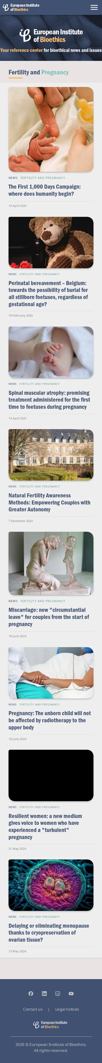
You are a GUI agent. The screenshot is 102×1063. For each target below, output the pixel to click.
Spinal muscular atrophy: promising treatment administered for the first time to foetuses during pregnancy (49, 399)
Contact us (32, 1009)
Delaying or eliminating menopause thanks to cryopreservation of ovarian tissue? (49, 932)
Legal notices (67, 1009)
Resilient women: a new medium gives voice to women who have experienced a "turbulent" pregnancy (45, 826)
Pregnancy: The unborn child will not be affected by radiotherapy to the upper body (50, 720)
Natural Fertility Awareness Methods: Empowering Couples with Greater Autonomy (49, 502)
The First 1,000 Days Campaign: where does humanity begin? (45, 190)
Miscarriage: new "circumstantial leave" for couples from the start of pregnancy (49, 616)
